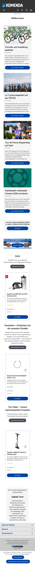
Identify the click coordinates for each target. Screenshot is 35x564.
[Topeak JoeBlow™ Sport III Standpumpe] (17, 441)
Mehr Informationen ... (24, 554)
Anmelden (18, 228)
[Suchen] (17, 10)
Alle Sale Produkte (17, 266)
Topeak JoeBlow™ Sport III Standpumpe (16, 453)
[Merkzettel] (26, 10)
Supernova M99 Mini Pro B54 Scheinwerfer (17, 295)
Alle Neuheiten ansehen (17, 347)
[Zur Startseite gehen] (12, 5)
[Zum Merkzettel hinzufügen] (25, 288)
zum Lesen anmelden (17, 67)
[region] (17, 296)
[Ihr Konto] (22, 10)
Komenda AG (7, 533)
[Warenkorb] (31, 10)
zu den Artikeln (17, 245)
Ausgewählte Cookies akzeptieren (18, 561)
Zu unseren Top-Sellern (17, 420)
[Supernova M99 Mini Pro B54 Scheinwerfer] (17, 283)
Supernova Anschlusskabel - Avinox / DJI (17, 377)
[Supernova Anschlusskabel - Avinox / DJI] (17, 364)
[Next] (28, 243)
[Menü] (4, 10)
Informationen (18, 557)
